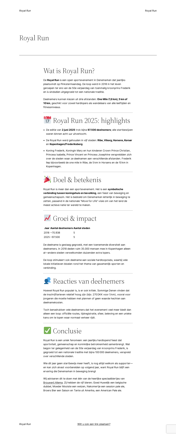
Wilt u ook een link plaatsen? (93, 424)
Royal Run (25, 10)
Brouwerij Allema (53, 382)
